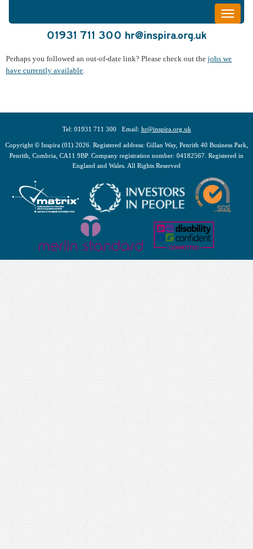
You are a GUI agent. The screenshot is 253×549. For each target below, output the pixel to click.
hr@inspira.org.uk (166, 35)
